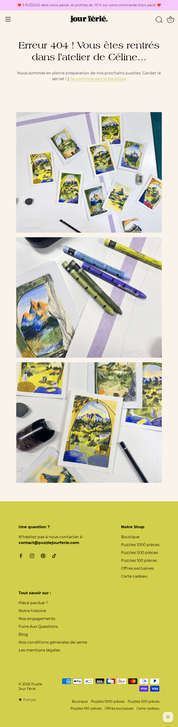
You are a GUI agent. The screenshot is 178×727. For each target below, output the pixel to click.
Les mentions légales (39, 650)
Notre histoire (32, 610)
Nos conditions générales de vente (53, 642)
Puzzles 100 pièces (139, 560)
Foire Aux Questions (38, 626)
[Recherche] (159, 20)
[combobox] (27, 700)
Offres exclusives (137, 568)
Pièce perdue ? (33, 603)
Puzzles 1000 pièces (140, 544)
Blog (23, 634)
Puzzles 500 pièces (139, 552)
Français (29, 699)
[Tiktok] (54, 555)
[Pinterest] (43, 555)
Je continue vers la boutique (98, 78)
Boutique (130, 536)
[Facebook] (21, 555)
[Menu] (8, 19)
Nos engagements (37, 618)
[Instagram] (32, 555)
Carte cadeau (134, 576)
